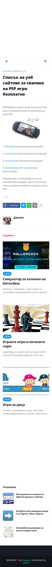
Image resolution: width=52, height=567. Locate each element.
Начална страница (12, 71)
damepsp (10, 146)
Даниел (18, 217)
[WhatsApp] (29, 205)
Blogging (26, 560)
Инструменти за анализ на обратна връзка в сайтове (30, 495)
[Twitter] (23, 205)
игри (24, 71)
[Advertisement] (26, 29)
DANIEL (26, 562)
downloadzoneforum (16, 167)
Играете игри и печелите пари (24, 344)
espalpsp (10, 160)
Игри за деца (14, 404)
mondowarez (12, 153)
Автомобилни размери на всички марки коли (29, 529)
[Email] (34, 205)
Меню (6, 61)
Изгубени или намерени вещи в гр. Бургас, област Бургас (32, 512)
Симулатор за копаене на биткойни (24, 281)
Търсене (45, 61)
